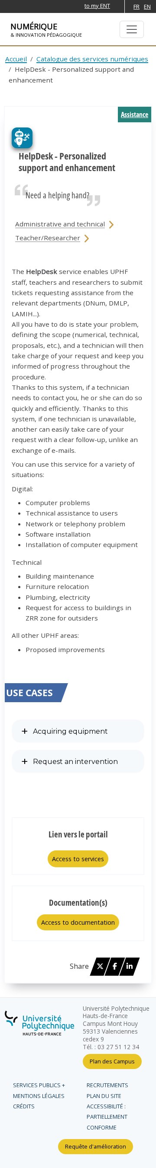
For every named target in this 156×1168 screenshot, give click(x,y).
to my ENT (97, 6)
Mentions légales (39, 1096)
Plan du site (104, 1096)
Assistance (134, 114)
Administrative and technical (60, 224)
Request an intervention (75, 761)
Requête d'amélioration (95, 1146)
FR (136, 6)
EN (147, 6)
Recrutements (107, 1085)
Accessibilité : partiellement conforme (107, 1116)
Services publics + (39, 1085)
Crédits (24, 1106)
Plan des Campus (112, 1061)
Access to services (78, 859)
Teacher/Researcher (47, 237)
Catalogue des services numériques (92, 58)
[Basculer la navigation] (132, 29)
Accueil (16, 58)
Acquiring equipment (70, 731)
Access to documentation (78, 922)
